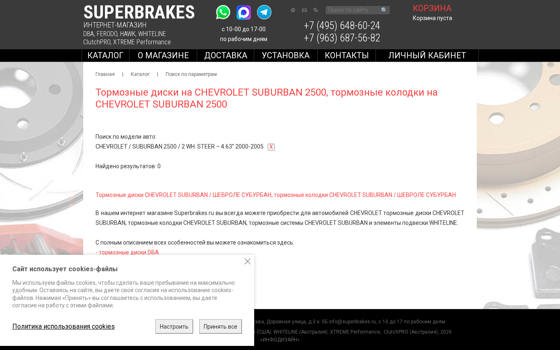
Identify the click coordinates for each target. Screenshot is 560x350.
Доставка (225, 55)
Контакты (347, 55)
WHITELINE (152, 34)
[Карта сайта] (316, 10)
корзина (432, 8)
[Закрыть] (247, 261)
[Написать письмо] (304, 10)
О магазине (163, 55)
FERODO (107, 34)
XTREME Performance (142, 42)
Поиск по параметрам (191, 74)
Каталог (105, 55)
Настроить (174, 326)
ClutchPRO (96, 42)
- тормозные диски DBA (127, 252)
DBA (88, 34)
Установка (286, 55)
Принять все (220, 326)
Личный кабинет (427, 55)
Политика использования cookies (63, 326)
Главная (105, 74)
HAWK (127, 34)
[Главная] (293, 10)
